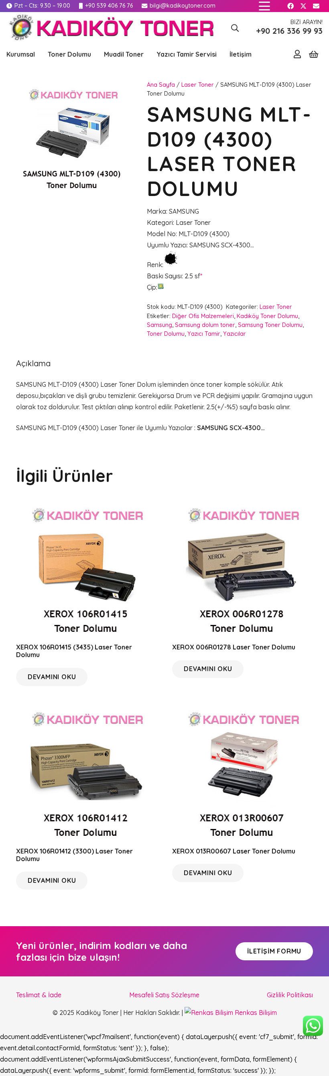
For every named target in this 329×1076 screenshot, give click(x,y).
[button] (264, 6)
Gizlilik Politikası (290, 995)
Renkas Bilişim (255, 1013)
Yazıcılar (234, 333)
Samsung (159, 325)
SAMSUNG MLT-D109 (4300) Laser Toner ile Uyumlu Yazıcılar (105, 428)
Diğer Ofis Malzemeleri (203, 316)
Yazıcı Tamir (203, 333)
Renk (154, 265)
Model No (161, 234)
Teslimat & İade (38, 995)
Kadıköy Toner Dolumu (267, 316)
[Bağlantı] (297, 54)
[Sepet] (313, 54)
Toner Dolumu (166, 333)
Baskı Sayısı (164, 276)
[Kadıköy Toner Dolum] (109, 28)
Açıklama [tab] (33, 363)
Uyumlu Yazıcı (167, 245)
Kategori (160, 222)
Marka (156, 211)
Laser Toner (197, 84)
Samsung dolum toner (205, 325)
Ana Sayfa (161, 84)
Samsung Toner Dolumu (270, 325)
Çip (151, 287)
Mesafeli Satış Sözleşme (164, 995)
